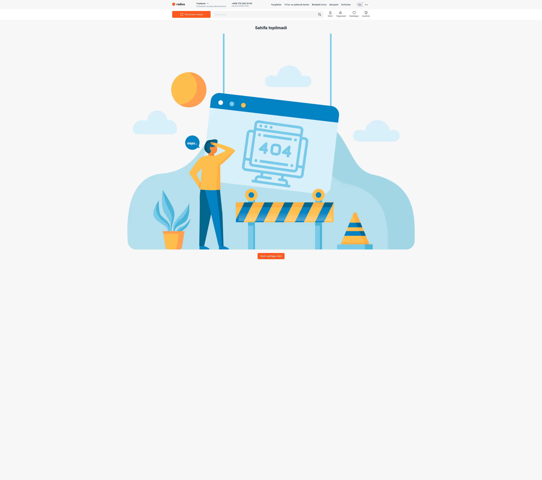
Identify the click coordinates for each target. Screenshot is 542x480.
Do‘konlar (346, 4)
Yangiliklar (276, 4)
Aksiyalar (333, 4)
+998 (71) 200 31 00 (242, 3)
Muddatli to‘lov (319, 4)
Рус (359, 5)
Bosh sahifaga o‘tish (271, 256)
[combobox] (202, 3)
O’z (366, 5)
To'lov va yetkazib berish (296, 4)
